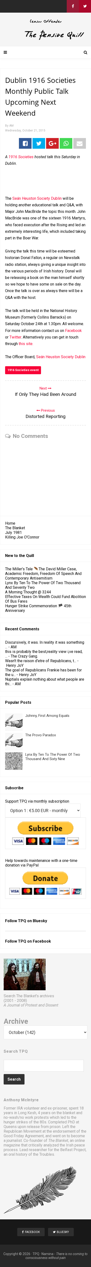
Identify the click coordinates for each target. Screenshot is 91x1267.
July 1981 (13, 532)
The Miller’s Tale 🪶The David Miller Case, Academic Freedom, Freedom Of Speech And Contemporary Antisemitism (43, 574)
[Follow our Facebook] (73, 6)
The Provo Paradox (40, 735)
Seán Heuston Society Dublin (37, 198)
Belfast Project (73, 1149)
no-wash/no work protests (26, 1117)
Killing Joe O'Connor (22, 537)
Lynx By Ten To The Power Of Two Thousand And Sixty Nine (52, 756)
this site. (26, 343)
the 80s (39, 1122)
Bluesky (40, 921)
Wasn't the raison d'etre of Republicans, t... (40, 661)
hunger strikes (16, 1122)
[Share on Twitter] (39, 143)
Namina (47, 1254)
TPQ (36, 1254)
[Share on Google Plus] (52, 143)
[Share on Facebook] (25, 143)
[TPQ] (45, 39)
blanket (69, 1113)
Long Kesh (27, 1113)
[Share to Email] (79, 143)
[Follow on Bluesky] (85, 6)
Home (10, 523)
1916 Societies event (23, 370)
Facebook (73, 330)
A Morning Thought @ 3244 (28, 592)
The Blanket (15, 528)
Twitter (15, 337)
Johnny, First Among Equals (47, 715)
